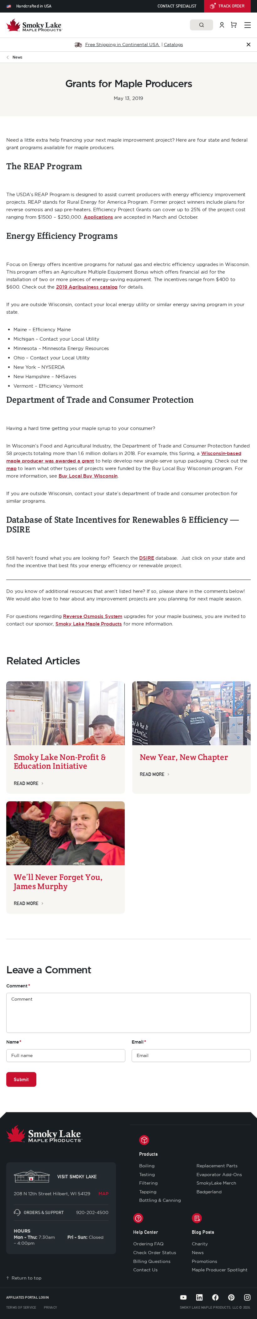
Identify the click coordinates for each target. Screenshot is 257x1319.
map (11, 468)
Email (139, 1042)
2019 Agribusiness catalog (87, 287)
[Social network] (183, 1297)
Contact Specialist (177, 6)
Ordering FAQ (148, 1244)
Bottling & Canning (160, 1200)
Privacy (50, 1307)
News (198, 1252)
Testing (147, 1174)
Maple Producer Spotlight (220, 1270)
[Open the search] (201, 24)
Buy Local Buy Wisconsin (88, 476)
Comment (18, 986)
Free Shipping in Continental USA (122, 44)
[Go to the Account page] (222, 25)
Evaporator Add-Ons (219, 1174)
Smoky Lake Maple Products (88, 624)
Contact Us (145, 1270)
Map (103, 1193)
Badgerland (209, 1192)
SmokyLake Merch (216, 1183)
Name (13, 1042)
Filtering (148, 1183)
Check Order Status (154, 1252)
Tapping (147, 1192)
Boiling (147, 1166)
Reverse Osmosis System (92, 616)
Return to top (26, 1278)
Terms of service (21, 1307)
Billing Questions (151, 1261)
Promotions (204, 1261)
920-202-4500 (92, 1212)
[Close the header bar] (248, 44)
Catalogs (173, 44)
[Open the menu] (247, 25)
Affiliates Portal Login (27, 1297)
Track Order (231, 6)
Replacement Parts (217, 1166)
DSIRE (146, 558)
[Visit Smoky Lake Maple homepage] (34, 24)
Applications (98, 217)
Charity (200, 1244)
